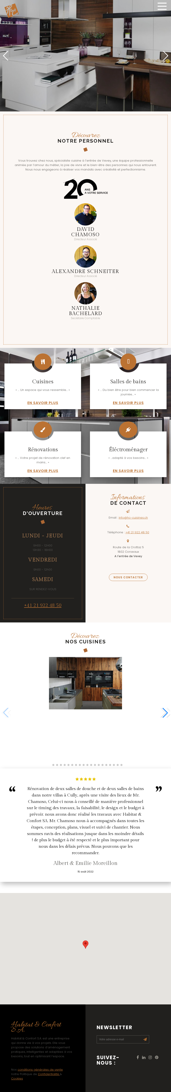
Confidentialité (49, 1074)
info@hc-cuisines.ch (133, 517)
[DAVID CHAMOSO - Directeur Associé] (85, 214)
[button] (165, 56)
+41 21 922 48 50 (42, 605)
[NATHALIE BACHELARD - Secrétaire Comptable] (85, 293)
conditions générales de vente (40, 1069)
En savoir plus (42, 402)
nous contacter (128, 577)
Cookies (17, 1078)
